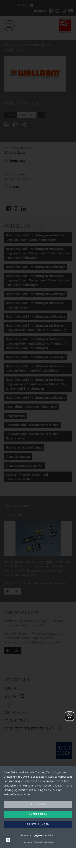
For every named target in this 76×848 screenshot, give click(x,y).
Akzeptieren (38, 814)
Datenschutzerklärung (43, 842)
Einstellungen (38, 824)
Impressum (27, 842)
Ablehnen (38, 804)
